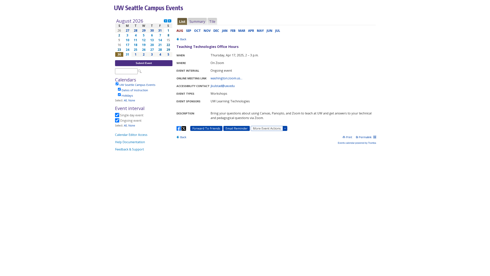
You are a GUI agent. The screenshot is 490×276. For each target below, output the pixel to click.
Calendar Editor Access (131, 135)
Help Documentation (130, 142)
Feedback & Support (129, 149)
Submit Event (144, 63)
